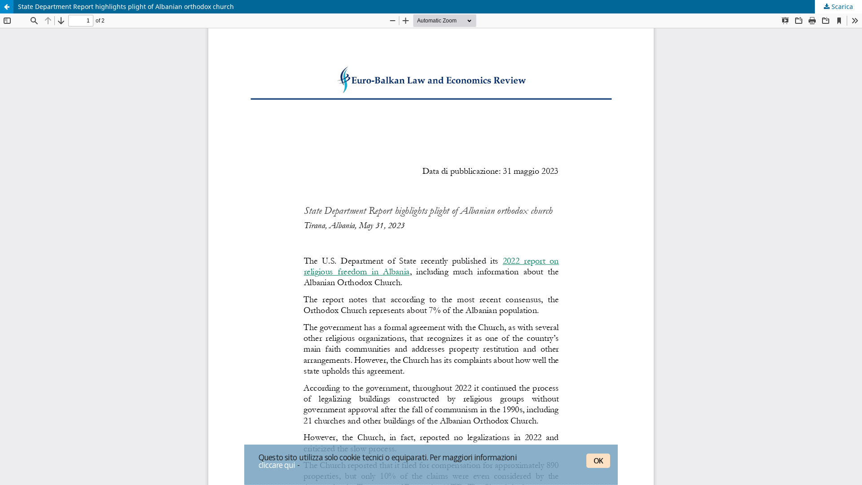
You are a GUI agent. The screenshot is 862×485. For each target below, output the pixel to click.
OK (598, 461)
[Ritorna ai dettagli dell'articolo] (6, 6)
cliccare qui (277, 464)
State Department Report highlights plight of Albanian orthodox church (126, 6)
